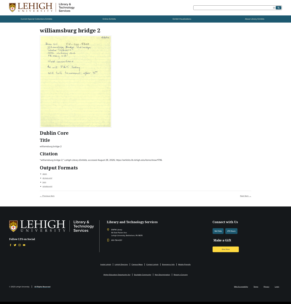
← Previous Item (47, 195)
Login (277, 286)
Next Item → (245, 195)
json (44, 182)
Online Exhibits (109, 18)
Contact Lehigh (152, 264)
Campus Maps (137, 264)
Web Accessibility (241, 286)
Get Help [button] (218, 231)
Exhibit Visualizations (182, 18)
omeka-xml (47, 186)
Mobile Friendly (184, 264)
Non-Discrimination (162, 274)
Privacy (266, 286)
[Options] (274, 8)
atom (45, 173)
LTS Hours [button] (231, 231)
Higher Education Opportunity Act (116, 274)
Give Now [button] (226, 249)
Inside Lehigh (105, 264)
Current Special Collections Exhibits (36, 18)
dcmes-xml (47, 178)
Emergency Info (168, 264)
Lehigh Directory (121, 264)
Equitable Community (142, 274)
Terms (255, 286)
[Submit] (278, 7)
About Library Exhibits (254, 18)
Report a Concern (181, 274)
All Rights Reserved (42, 286)
